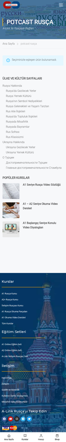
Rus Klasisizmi (15, 137)
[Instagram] (16, 418)
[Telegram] (23, 418)
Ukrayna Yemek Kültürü (20, 152)
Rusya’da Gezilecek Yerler (21, 90)
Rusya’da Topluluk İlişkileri (21, 116)
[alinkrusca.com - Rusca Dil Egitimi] (11, 5)
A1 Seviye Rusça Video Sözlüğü (42, 184)
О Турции (8, 157)
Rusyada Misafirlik (17, 121)
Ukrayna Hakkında (14, 142)
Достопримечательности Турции (26, 162)
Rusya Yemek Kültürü (18, 96)
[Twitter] (29, 418)
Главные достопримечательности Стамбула (34, 167)
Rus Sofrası (12, 131)
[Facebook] (4, 418)
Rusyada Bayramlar (17, 126)
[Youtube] (10, 418)
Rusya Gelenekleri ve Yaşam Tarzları (27, 106)
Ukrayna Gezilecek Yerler (20, 147)
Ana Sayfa (9, 43)
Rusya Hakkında (12, 85)
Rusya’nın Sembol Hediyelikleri (24, 101)
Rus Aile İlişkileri (15, 111)
